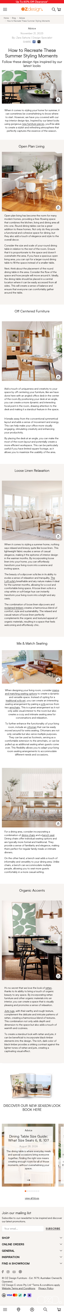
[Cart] (59, 1308)
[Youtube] (14, 1271)
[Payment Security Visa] (9, 1295)
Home (6, 18)
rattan (48, 987)
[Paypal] (25, 1295)
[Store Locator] (20, 1308)
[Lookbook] (32, 1085)
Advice (22, 18)
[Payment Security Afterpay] (20, 1295)
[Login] (33, 1308)
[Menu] (6, 1308)
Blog (14, 18)
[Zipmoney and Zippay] (29, 1295)
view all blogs (32, 1198)
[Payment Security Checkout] (4, 1295)
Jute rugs (9, 1010)
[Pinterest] (20, 1271)
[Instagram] (8, 1271)
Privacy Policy (46, 1288)
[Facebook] (3, 1271)
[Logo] (32, 9)
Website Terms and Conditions (18, 1288)
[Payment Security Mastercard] (15, 1295)
